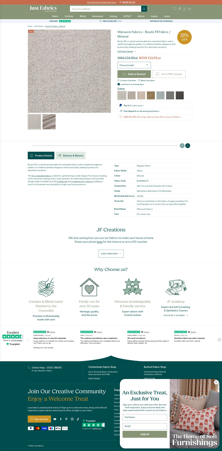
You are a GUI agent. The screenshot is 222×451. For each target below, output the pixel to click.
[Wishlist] (175, 9)
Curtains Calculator (128, 80)
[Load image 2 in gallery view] (49, 121)
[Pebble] (131, 95)
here (100, 241)
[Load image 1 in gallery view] (34, 121)
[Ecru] (141, 95)
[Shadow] (170, 95)
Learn (167, 16)
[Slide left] (182, 145)
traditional (62, 181)
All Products (38, 26)
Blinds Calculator (148, 80)
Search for (82, 8)
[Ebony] (179, 95)
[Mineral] (121, 95)
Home (30, 26)
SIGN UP (144, 434)
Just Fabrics (39, 445)
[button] (189, 9)
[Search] (144, 9)
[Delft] (160, 95)
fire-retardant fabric (41, 175)
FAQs (116, 409)
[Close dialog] (216, 382)
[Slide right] (187, 145)
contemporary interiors (82, 181)
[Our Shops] (180, 9)
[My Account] (184, 9)
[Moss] (150, 95)
